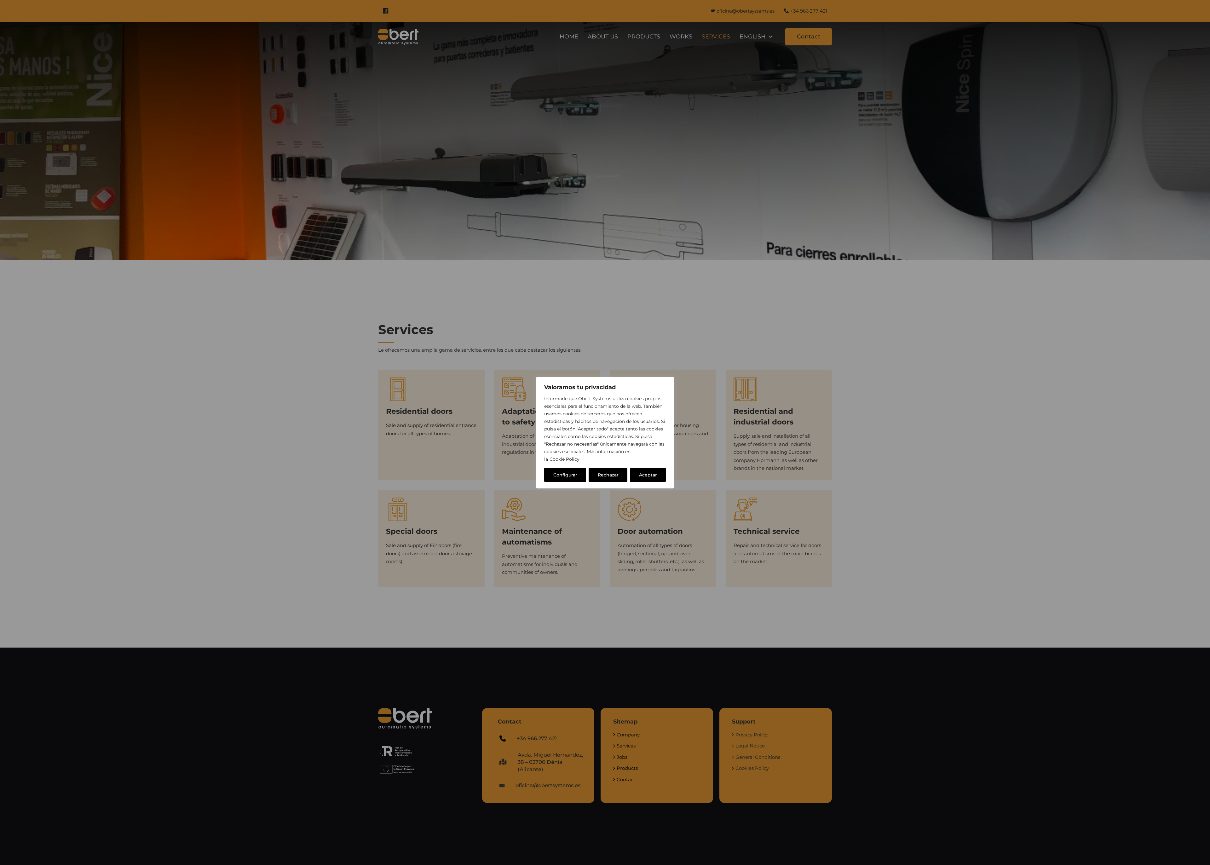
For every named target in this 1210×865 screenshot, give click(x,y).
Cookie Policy (564, 459)
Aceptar (648, 475)
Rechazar (608, 475)
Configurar (565, 475)
